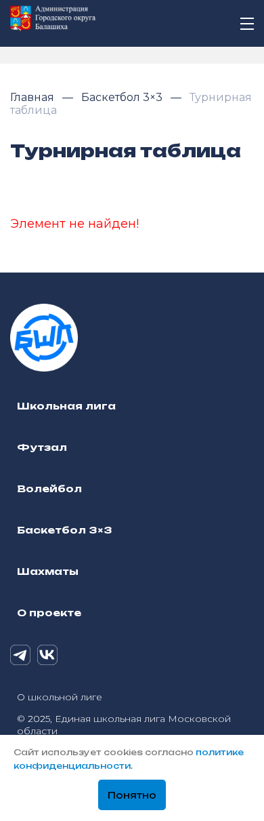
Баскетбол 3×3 (123, 97)
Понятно (132, 795)
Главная (33, 97)
